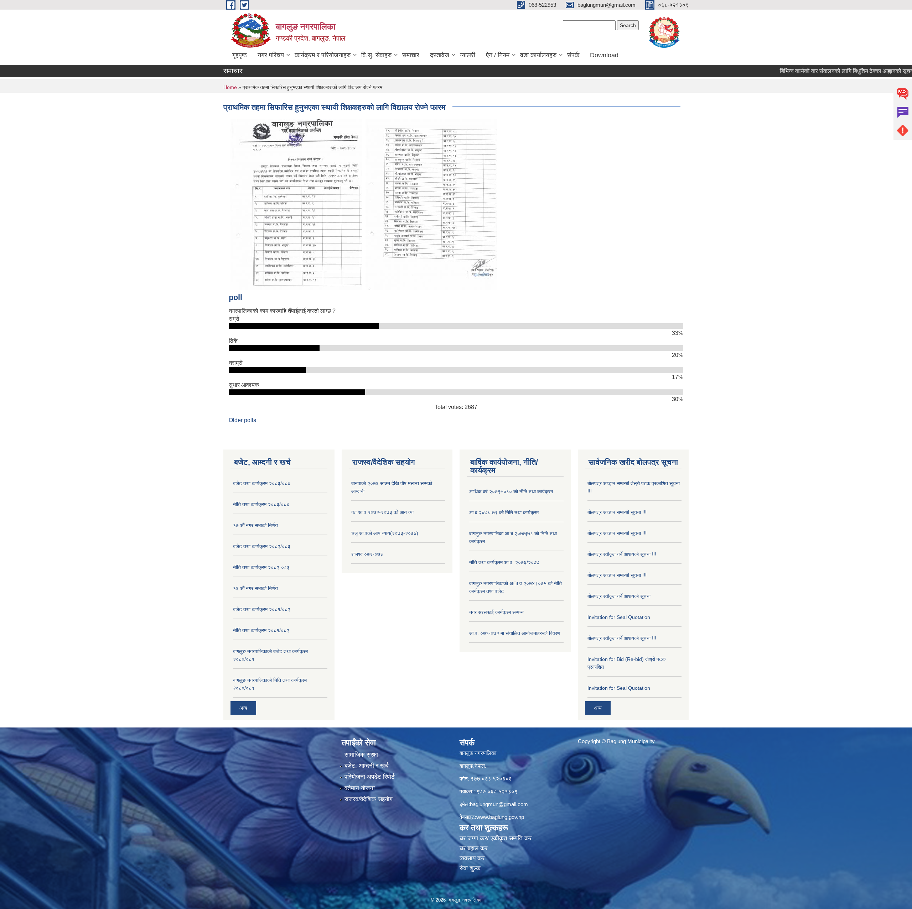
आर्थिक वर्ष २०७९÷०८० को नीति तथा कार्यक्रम (511, 491)
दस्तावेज (439, 55)
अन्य (243, 708)
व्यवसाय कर (472, 858)
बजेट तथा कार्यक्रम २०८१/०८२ (261, 609)
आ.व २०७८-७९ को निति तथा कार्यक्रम (504, 512)
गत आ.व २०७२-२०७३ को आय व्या (382, 512)
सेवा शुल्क (470, 868)
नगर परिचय (271, 55)
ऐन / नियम (497, 55)
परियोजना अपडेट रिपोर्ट (369, 776)
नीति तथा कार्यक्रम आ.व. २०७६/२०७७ (504, 562)
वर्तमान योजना (359, 788)
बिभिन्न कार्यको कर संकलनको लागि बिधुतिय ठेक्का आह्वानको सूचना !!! (825, 71)
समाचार (410, 55)
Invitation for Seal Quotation (618, 617)
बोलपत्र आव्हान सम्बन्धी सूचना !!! (617, 512)
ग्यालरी (467, 55)
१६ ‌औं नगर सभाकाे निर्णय (255, 588)
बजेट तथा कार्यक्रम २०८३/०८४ (261, 483)
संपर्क (573, 55)
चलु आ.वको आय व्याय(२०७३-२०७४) (384, 533)
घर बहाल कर (473, 848)
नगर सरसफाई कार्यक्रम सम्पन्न (496, 612)
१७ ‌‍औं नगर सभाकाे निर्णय (255, 525)
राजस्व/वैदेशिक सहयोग (368, 799)
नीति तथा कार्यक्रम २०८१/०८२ (261, 630)
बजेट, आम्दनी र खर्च (366, 765)
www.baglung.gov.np (500, 817)
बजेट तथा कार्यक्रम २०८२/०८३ (261, 546)
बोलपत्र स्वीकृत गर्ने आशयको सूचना (619, 596)
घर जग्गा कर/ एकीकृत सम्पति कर (496, 838)
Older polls (242, 420)
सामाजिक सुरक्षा (361, 754)
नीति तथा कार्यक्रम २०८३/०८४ (261, 504)
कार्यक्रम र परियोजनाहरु (323, 55)
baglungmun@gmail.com (499, 804)
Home (230, 87)
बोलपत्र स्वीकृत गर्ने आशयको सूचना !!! (621, 554)
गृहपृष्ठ (239, 55)
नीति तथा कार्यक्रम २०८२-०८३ (261, 567)
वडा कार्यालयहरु (538, 55)
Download (604, 55)
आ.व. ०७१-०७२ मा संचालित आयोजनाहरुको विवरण (514, 633)
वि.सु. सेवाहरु (376, 55)
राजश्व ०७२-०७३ (367, 554)
